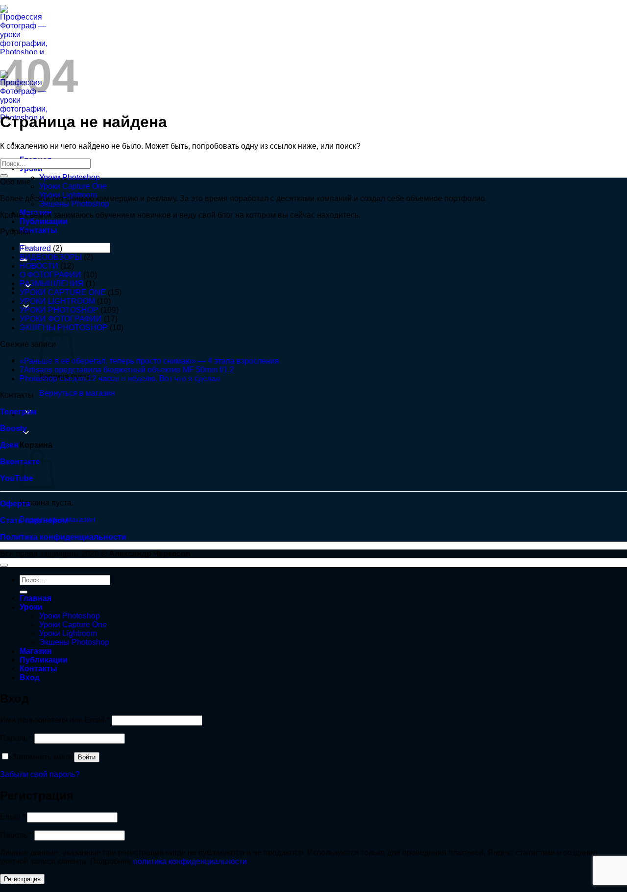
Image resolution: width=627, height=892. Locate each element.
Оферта (15, 504)
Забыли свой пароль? (40, 774)
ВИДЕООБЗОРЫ (51, 257)
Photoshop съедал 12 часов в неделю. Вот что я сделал (120, 378)
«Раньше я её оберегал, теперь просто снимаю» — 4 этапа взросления (149, 361)
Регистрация (22, 879)
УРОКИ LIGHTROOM (57, 301)
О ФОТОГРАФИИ (50, 275)
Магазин (36, 651)
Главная (35, 598)
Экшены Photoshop (74, 204)
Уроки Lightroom (68, 633)
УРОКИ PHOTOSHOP (59, 310)
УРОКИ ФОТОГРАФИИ (61, 319)
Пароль (16, 738)
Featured (35, 248)
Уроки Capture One (73, 186)
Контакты (38, 230)
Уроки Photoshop (69, 177)
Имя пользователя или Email (55, 720)
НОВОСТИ (39, 266)
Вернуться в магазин (77, 393)
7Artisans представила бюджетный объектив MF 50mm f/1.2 (127, 370)
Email (12, 817)
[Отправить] (4, 175)
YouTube (16, 478)
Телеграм (18, 412)
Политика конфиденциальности (63, 537)
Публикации (44, 221)
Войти (87, 757)
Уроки (31, 607)
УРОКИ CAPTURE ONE (63, 292)
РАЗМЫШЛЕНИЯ (52, 283)
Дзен (9, 445)
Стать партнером (34, 520)
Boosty (13, 428)
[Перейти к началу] (4, 565)
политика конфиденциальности (190, 861)
